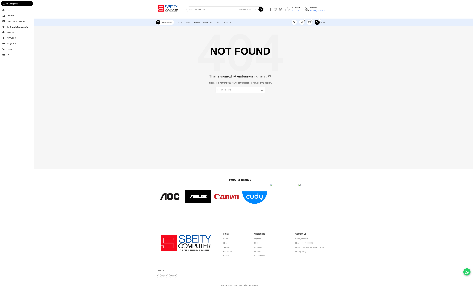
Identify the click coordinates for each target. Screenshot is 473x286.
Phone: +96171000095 (304, 243)
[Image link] (188, 245)
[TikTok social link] (175, 275)
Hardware (258, 247)
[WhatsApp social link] (280, 9)
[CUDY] (255, 196)
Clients (226, 255)
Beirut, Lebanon (301, 239)
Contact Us (227, 251)
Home (225, 239)
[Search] (260, 9)
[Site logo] (169, 9)
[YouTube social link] (171, 275)
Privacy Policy (300, 251)
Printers (257, 251)
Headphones (259, 255)
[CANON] (226, 196)
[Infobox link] (293, 9)
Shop (225, 243)
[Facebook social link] (271, 9)
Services (226, 247)
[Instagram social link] (275, 9)
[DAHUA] (283, 196)
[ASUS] (198, 196)
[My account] (294, 22)
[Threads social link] (166, 275)
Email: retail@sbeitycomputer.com (309, 247)
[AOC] (170, 196)
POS (256, 243)
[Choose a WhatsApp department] (467, 271)
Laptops (257, 239)
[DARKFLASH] (311, 196)
